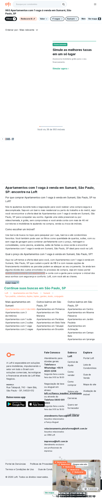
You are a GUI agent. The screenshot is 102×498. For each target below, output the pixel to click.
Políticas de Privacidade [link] (42, 464)
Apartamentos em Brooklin (50, 329)
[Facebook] (94, 478)
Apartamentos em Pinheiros (51, 309)
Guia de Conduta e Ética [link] (50, 469)
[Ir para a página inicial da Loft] (9, 4)
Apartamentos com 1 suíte (18, 319)
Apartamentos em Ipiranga (81, 339)
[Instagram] (77, 478)
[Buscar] (63, 4)
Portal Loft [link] (88, 358)
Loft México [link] (73, 414)
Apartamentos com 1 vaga (18, 326)
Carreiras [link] (72, 398)
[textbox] (40, 4)
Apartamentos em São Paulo (25, 293)
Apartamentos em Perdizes (50, 319)
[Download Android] (16, 404)
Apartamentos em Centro (80, 309)
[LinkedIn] (86, 478)
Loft (6, 293)
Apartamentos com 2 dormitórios (22, 309)
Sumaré (46, 293)
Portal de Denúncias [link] (15, 464)
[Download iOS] (36, 404)
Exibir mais (10, 283)
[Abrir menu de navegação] (95, 4)
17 (13, 139)
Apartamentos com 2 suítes (19, 322)
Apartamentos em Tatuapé (50, 326)
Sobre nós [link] (73, 391)
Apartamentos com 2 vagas (19, 329)
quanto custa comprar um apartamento (25, 273)
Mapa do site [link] (89, 384)
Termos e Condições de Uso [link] (19, 469)
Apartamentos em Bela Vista (51, 322)
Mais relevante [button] (27, 30)
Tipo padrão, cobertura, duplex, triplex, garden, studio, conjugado (34, 296)
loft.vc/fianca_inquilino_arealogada (63, 393)
